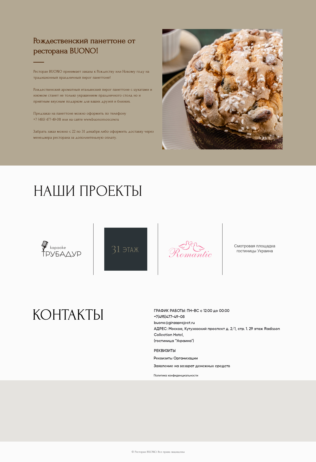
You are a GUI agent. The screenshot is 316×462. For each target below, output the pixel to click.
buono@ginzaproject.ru (174, 323)
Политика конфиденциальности (176, 375)
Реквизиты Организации (176, 358)
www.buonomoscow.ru (101, 119)
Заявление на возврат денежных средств (192, 366)
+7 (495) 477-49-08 (47, 119)
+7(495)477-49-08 (169, 317)
